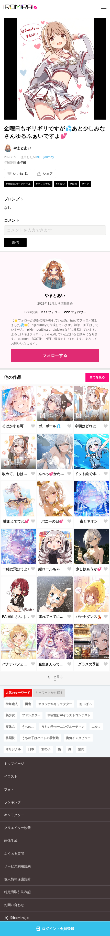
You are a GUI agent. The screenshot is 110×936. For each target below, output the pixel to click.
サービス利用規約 (17, 866)
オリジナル (13, 749)
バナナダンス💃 (89, 617)
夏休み (10, 727)
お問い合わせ (14, 905)
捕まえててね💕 (16, 521)
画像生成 (10, 840)
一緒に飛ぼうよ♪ (16, 569)
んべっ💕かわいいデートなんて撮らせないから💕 (52, 474)
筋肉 (81, 749)
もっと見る (55, 677)
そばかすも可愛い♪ (16, 426)
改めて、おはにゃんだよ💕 (16, 474)
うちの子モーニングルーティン (62, 727)
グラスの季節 (89, 664)
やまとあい (22, 148)
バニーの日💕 (52, 521)
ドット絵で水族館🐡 (89, 474)
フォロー (50, 312)
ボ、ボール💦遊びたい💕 (52, 426)
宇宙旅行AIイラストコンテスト (69, 715)
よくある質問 (14, 854)
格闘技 (10, 738)
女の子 (46, 749)
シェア (48, 174)
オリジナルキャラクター (55, 704)
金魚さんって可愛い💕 (52, 664)
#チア (85, 183)
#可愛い (60, 183)
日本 (31, 749)
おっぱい (85, 704)
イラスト (10, 776)
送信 (15, 242)
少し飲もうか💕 (89, 569)
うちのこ (28, 727)
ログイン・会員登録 (58, 929)
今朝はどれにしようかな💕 (89, 426)
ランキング (12, 802)
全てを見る (97, 377)
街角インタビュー (78, 738)
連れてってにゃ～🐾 (52, 617)
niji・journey (45, 157)
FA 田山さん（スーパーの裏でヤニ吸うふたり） (16, 617)
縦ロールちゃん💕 (52, 569)
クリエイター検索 (17, 828)
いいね (20, 174)
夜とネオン (89, 521)
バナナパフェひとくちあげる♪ (16, 664)
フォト (9, 789)
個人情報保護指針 (17, 879)
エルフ (96, 727)
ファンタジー (31, 715)
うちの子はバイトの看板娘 (40, 738)
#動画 (73, 183)
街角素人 (12, 704)
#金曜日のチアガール (18, 183)
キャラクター (14, 815)
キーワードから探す (49, 693)
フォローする (55, 355)
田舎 (28, 704)
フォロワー (75, 312)
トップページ (14, 764)
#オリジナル (43, 183)
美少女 (10, 715)
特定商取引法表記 (17, 892)
